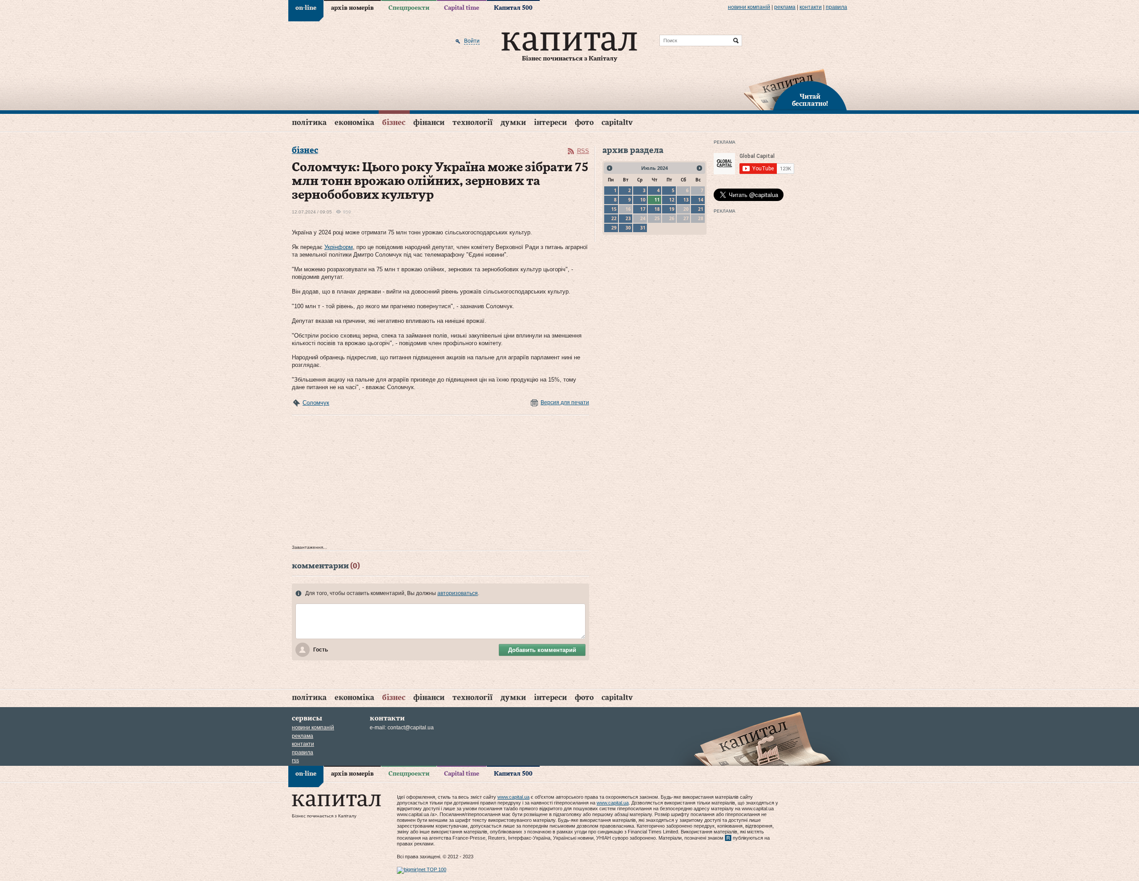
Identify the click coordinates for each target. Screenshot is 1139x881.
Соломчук (316, 402)
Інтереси (550, 122)
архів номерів (352, 8)
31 (643, 228)
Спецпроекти (408, 8)
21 (700, 209)
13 (686, 200)
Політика (309, 122)
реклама (785, 7)
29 (614, 228)
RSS (583, 151)
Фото (584, 122)
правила (836, 7)
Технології (472, 122)
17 (643, 209)
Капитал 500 (513, 8)
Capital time (461, 8)
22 (614, 218)
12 (672, 200)
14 (700, 200)
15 (614, 209)
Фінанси (428, 122)
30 (628, 228)
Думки (513, 122)
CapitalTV (617, 122)
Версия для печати (565, 402)
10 (643, 200)
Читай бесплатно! (810, 100)
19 (672, 209)
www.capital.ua (513, 797)
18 (657, 209)
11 (657, 200)
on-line (305, 8)
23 (628, 218)
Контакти (811, 7)
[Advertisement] (440, 482)
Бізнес (393, 122)
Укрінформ (338, 247)
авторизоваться (457, 593)
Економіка (354, 122)
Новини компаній (749, 7)
